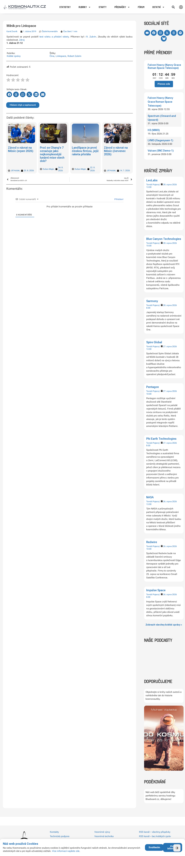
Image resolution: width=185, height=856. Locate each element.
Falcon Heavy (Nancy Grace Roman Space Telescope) (164, 66)
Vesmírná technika (104, 836)
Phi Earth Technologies (161, 438)
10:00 (148, 246)
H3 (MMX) (154, 130)
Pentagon (152, 387)
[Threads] (174, 33)
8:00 (148, 308)
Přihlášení (118, 199)
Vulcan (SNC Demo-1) (161, 150)
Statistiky (65, 7)
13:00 (148, 187)
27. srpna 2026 (170, 346)
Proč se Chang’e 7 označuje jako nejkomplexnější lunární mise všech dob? (52, 154)
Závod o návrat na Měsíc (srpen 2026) (20, 149)
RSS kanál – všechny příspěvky (154, 832)
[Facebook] (154, 33)
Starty (103, 7)
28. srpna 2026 (170, 184)
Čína (52, 56)
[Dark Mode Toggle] (177, 848)
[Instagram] (160, 33)
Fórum (141, 7)
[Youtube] (147, 33)
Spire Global (154, 342)
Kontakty (54, 832)
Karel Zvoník (12, 31)
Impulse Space (155, 590)
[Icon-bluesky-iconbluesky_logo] (164, 38)
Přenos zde (164, 84)
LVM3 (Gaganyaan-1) (160, 140)
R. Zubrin (91, 36)
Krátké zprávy (14, 56)
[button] (173, 7)
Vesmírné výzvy (102, 832)
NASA (150, 497)
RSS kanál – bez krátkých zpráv (155, 836)
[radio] (8, 80)
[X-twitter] (167, 33)
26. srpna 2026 (170, 501)
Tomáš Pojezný (153, 184)
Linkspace (61, 56)
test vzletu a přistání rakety (54, 36)
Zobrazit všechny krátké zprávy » (164, 624)
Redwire (151, 542)
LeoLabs (152, 180)
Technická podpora (59, 836)
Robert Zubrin (74, 56)
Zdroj (22, 39)
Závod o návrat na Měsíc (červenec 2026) (116, 151)
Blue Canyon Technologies (163, 239)
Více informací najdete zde (65, 851)
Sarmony (152, 301)
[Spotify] (180, 33)
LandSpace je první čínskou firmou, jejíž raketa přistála (85, 151)
